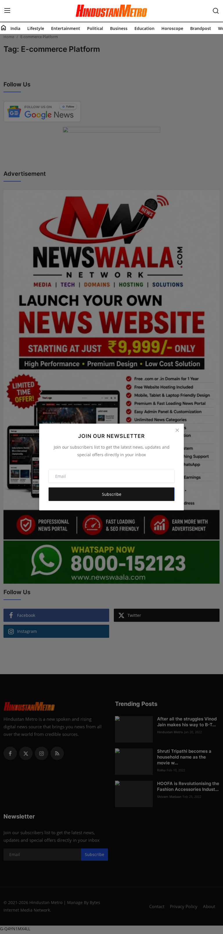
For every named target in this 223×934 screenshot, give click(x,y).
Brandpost (200, 28)
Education (144, 28)
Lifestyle (35, 28)
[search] (215, 10)
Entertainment (65, 28)
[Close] (177, 430)
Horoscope (172, 28)
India (15, 28)
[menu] (7, 10)
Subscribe (111, 494)
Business (118, 28)
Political (95, 28)
